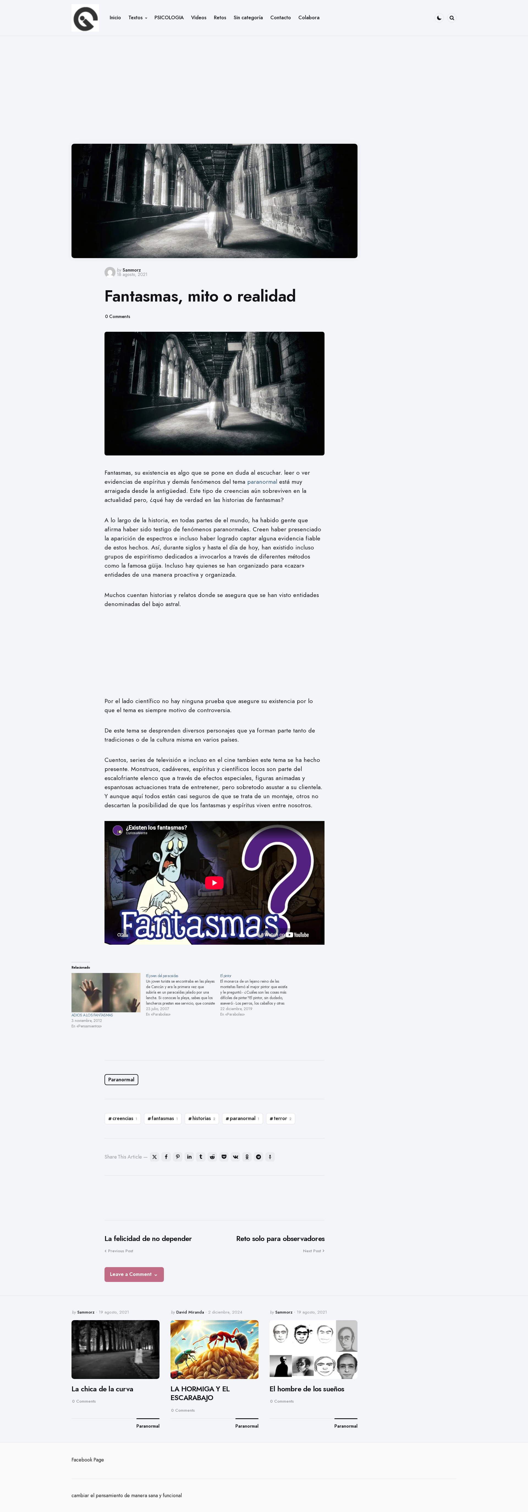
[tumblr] (200, 1157)
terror (283, 1118)
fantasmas (165, 1118)
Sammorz (132, 270)
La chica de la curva (102, 1389)
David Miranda (190, 1312)
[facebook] (166, 1157)
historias (204, 1118)
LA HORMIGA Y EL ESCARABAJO (200, 1393)
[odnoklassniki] (247, 1157)
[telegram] (258, 1157)
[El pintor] (257, 995)
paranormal (262, 481)
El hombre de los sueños (307, 1389)
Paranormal (121, 1079)
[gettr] (270, 1157)
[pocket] (224, 1157)
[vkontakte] (235, 1157)
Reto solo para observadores (280, 1238)
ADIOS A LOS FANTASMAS (92, 1015)
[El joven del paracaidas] (183, 995)
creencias (124, 1118)
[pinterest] (177, 1157)
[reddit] (212, 1157)
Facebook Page (88, 1459)
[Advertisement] (264, 85)
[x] (154, 1157)
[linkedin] (189, 1157)
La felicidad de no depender (148, 1238)
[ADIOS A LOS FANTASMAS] (106, 992)
